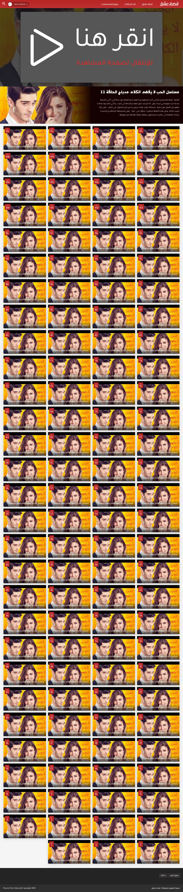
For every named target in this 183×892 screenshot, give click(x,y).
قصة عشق (147, 4)
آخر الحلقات (130, 4)
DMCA (163, 875)
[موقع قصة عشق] (169, 3)
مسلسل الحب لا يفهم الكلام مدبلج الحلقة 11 (139, 92)
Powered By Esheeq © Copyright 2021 (19, 888)
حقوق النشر (174, 875)
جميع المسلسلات (109, 4)
